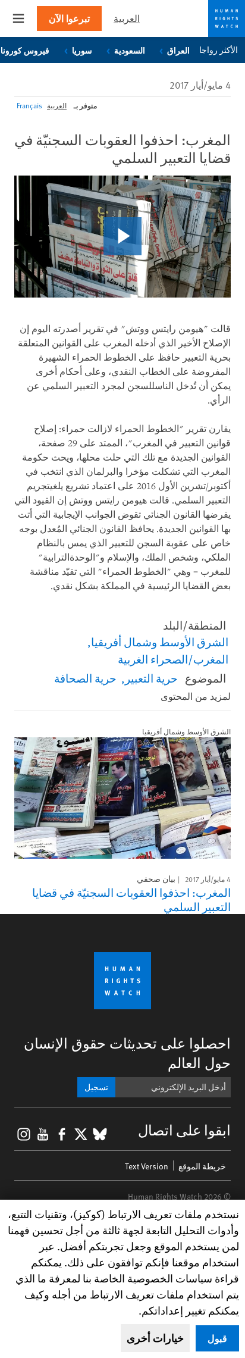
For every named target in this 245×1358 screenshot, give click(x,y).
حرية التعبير (151, 678)
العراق (178, 50)
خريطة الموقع (202, 1166)
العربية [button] (127, 18)
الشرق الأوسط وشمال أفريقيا (159, 641)
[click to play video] (122, 236)
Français (29, 105)
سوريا (82, 50)
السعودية (129, 50)
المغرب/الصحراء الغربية (173, 659)
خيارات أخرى (155, 1338)
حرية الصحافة (85, 678)
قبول (217, 1338)
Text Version (146, 1166)
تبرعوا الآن (69, 18)
